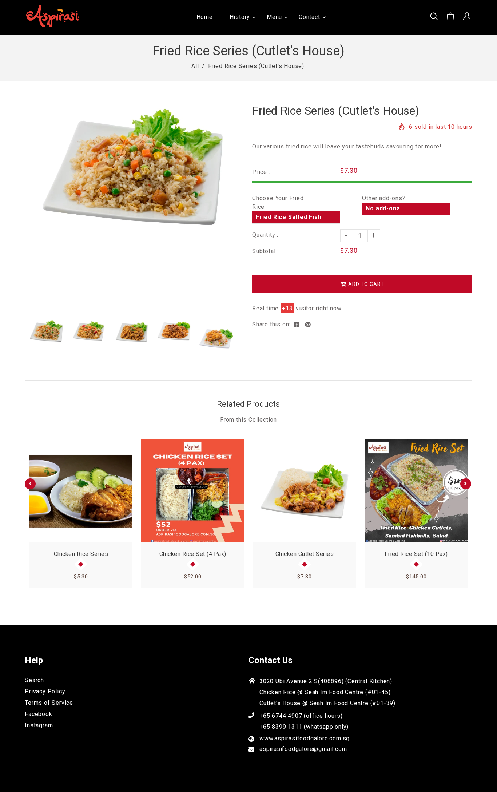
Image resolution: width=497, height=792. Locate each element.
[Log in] (466, 17)
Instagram (39, 725)
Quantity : (265, 234)
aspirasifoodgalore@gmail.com (303, 748)
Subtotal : (265, 251)
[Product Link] (123, 537)
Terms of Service (49, 702)
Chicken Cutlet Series (304, 553)
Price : (261, 171)
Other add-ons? (383, 198)
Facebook (38, 714)
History (240, 16)
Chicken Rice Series (81, 553)
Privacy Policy (45, 691)
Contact (309, 16)
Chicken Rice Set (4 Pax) (192, 553)
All (195, 66)
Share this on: (271, 324)
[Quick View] (123, 526)
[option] (131, 173)
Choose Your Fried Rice (278, 202)
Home (204, 16)
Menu (274, 16)
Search (34, 680)
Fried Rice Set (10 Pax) (416, 553)
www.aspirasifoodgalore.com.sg (304, 738)
